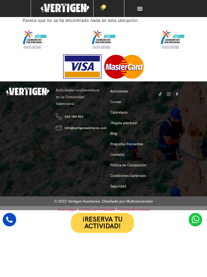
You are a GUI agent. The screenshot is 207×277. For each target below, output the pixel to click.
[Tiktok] (160, 93)
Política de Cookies (134, 209)
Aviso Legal (67, 209)
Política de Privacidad (97, 209)
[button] (139, 8)
